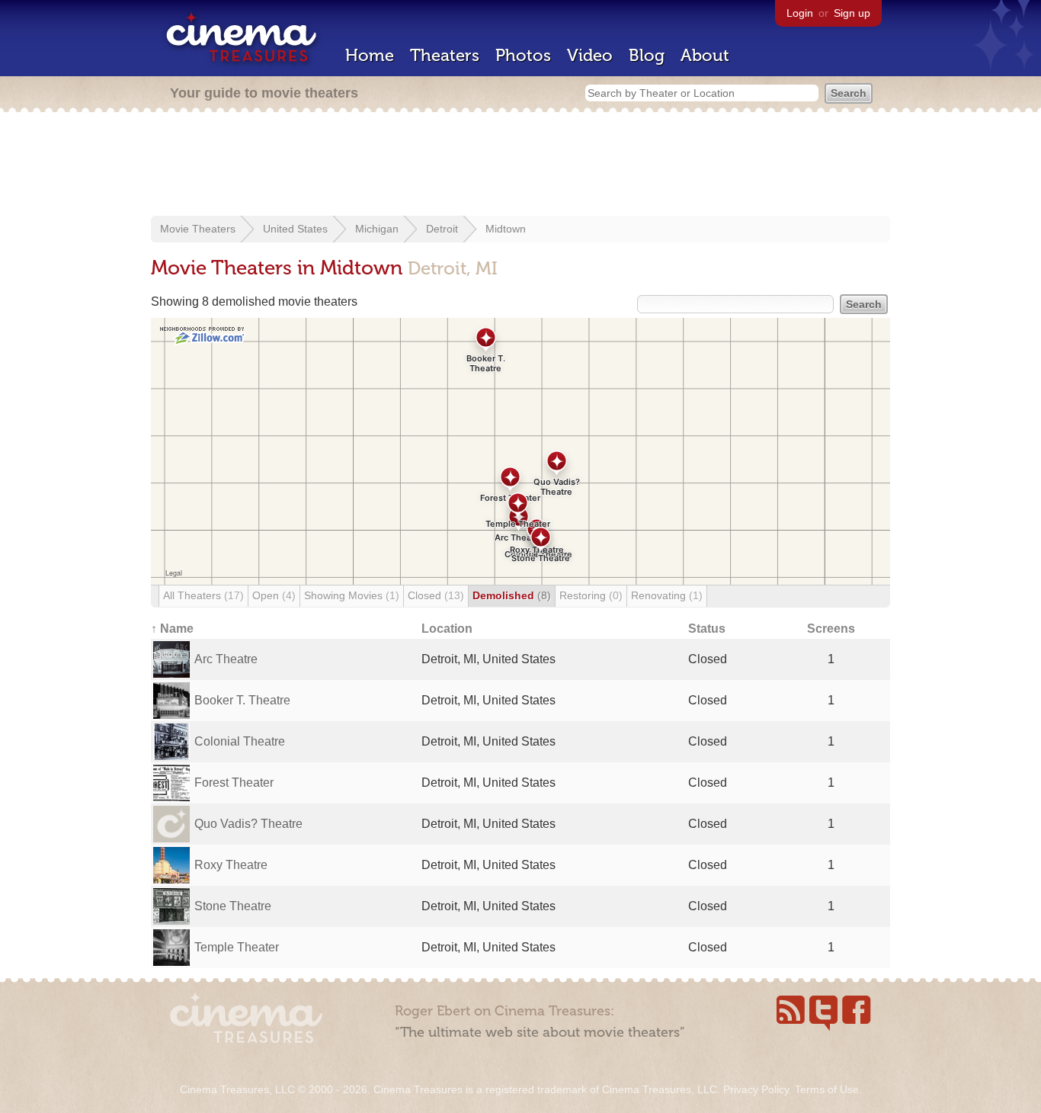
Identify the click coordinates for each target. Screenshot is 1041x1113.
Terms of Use (827, 1089)
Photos (523, 55)
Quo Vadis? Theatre (248, 823)
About (705, 55)
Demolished (511, 595)
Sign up (852, 13)
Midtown (505, 229)
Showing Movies (351, 595)
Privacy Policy (756, 1089)
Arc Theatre (226, 659)
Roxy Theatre (230, 864)
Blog (647, 55)
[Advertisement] (520, 165)
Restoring (591, 595)
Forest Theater (234, 782)
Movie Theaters (197, 229)
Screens (831, 628)
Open (274, 595)
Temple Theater (236, 947)
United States (295, 229)
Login (799, 13)
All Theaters (203, 595)
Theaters (444, 55)
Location (446, 628)
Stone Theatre (232, 906)
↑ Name (172, 628)
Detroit (442, 229)
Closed (436, 595)
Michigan (377, 229)
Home (369, 55)
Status (706, 628)
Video (590, 55)
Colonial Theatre (239, 741)
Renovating (667, 595)
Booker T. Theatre (242, 700)
